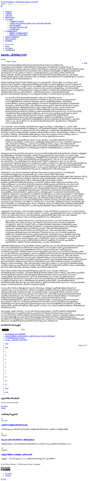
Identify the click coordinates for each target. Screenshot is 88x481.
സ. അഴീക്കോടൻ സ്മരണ (15, 338)
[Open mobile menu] (1, 6)
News (14, 61)
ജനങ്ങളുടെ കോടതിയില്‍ (15, 334)
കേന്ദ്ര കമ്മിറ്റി (14, 25)
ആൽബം (8, 41)
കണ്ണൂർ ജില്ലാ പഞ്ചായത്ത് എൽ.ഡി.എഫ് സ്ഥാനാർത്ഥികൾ (30, 336)
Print (85, 63)
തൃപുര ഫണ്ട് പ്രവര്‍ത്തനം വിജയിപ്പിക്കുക (17, 440)
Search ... (4, 4)
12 (6, 380)
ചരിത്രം (8, 13)
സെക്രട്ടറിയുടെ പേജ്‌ (18, 27)
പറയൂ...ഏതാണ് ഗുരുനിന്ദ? (16, 340)
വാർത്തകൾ (14, 29)
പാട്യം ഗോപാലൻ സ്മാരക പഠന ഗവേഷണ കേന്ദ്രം (30, 23)
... (5, 351)
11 (6, 377)
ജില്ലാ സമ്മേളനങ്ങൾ (18, 33)
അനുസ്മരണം (10, 39)
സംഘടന (9, 19)
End (6, 392)
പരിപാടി (8, 15)
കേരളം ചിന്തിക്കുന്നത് (13, 54)
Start (6, 343)
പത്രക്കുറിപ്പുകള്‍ (16, 21)
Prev (6, 347)
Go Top (3, 479)
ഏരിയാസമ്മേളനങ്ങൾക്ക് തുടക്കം (14, 425)
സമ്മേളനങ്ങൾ (11, 31)
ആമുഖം (8, 12)
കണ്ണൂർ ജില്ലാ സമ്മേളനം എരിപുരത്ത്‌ (16, 454)
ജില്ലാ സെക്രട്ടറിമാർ (18, 35)
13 (6, 384)
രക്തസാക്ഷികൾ (12, 37)
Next (6, 388)
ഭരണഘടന (9, 17)
